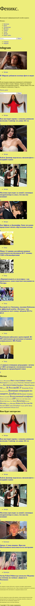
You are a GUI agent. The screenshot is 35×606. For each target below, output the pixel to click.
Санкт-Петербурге (14, 405)
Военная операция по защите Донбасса (16, 392)
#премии (16, 382)
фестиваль (16, 407)
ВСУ (19, 387)
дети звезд (28, 405)
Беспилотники (10, 385)
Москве (3, 403)
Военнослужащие (5, 396)
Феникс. (9, 8)
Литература (7, 27)
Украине (22, 405)
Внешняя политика (4, 391)
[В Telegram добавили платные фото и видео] (13, 69)
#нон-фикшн (10, 382)
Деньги (18, 399)
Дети (21, 398)
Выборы (2, 399)
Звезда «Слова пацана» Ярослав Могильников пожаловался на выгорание (16, 546)
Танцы (6, 30)
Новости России (23, 403)
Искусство (3, 401)
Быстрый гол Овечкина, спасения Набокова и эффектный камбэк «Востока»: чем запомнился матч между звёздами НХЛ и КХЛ (17, 310)
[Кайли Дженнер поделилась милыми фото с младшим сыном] (13, 151)
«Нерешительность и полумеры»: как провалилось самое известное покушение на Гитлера (17, 281)
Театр (5, 32)
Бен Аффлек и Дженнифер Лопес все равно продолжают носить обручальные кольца (16, 226)
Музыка (6, 29)
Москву (8, 403)
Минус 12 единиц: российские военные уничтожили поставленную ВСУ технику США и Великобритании (16, 253)
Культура (6, 24)
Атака (1, 385)
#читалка (21, 383)
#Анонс (1, 380)
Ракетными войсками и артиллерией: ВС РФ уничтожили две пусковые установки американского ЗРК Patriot (16, 339)
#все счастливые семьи (21, 380)
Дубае (29, 399)
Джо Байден (25, 399)
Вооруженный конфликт (21, 396)
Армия (32, 383)
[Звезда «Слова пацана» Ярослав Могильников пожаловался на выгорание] (13, 538)
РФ (31, 403)
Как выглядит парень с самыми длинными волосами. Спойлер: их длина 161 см (17, 120)
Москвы (12, 403)
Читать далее (4, 90)
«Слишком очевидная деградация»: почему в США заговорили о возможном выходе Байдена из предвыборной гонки (17, 367)
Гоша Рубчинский (8, 398)
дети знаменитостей (6, 407)
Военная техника (26, 394)
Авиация (27, 383)
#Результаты (7, 380)
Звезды (6, 33)
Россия (2, 405)
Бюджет (4, 388)
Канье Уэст (10, 401)
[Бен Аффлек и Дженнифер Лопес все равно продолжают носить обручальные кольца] (13, 218)
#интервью (4, 383)
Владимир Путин (27, 388)
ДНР (14, 399)
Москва (27, 401)
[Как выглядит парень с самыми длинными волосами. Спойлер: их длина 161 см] (13, 112)
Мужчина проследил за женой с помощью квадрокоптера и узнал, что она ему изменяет (16, 195)
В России (11, 387)
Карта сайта (7, 35)
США (7, 405)
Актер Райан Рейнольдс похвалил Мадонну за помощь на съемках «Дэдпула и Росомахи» (17, 578)
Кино (5, 25)
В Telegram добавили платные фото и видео (17, 76)
